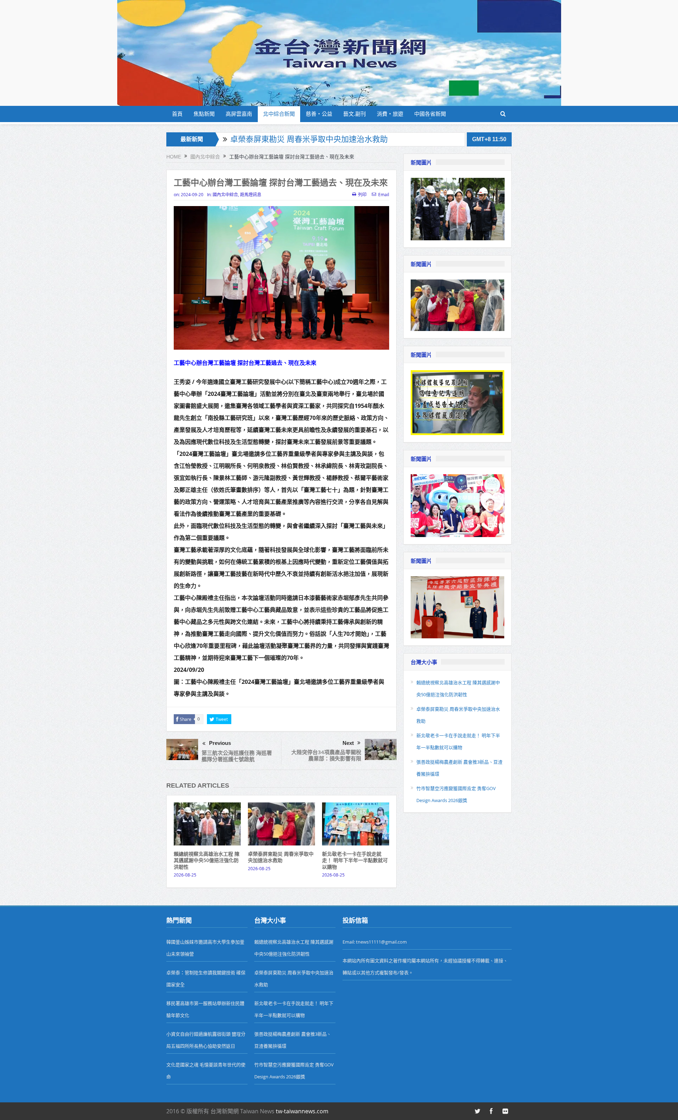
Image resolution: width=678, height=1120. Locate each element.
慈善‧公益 (319, 114)
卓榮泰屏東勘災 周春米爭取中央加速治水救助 (309, 137)
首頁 (177, 114)
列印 (362, 194)
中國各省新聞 (430, 114)
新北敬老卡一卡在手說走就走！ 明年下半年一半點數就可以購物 (355, 860)
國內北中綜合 (225, 194)
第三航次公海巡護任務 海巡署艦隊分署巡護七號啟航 (237, 756)
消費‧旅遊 (390, 114)
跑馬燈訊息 (250, 194)
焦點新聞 (204, 114)
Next (348, 743)
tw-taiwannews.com (302, 1111)
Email (383, 194)
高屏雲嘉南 (239, 114)
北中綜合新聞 (279, 114)
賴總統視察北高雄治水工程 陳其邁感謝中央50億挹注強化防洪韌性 (206, 860)
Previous (220, 743)
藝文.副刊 (354, 114)
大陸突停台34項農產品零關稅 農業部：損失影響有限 (326, 755)
